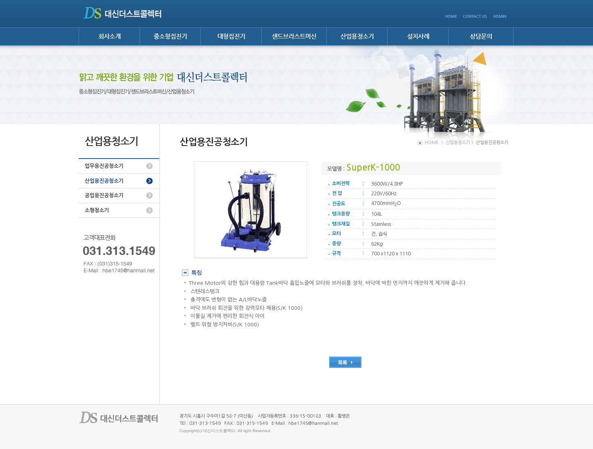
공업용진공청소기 (104, 195)
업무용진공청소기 (104, 166)
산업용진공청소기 (104, 181)
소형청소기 (97, 210)
